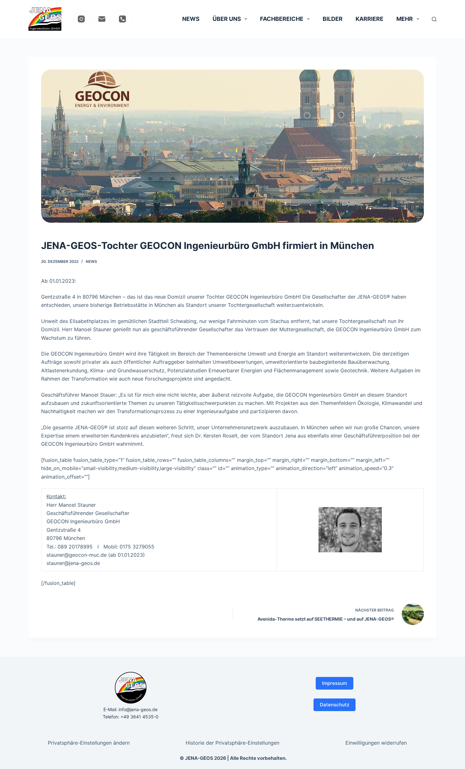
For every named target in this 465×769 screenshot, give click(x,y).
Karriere (369, 19)
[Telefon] (122, 19)
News (191, 19)
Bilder (333, 19)
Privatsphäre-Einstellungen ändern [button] (89, 743)
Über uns (227, 19)
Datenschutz (334, 705)
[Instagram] (81, 19)
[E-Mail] (102, 19)
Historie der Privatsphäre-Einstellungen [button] (232, 743)
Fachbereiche (281, 19)
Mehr (404, 19)
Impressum (334, 683)
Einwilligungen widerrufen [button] (376, 743)
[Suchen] (434, 19)
